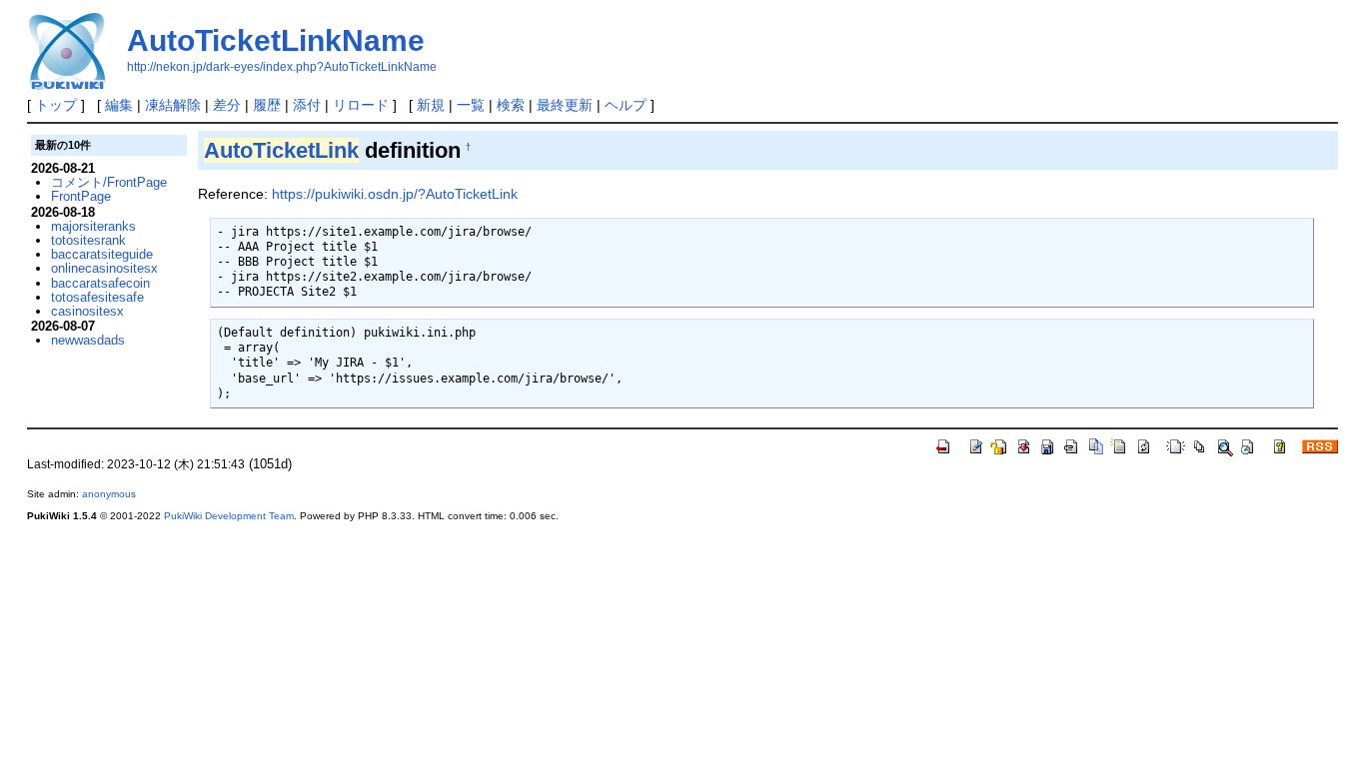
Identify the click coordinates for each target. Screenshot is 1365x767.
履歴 (267, 105)
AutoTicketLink (281, 150)
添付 (307, 105)
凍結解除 (173, 105)
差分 (227, 105)
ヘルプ (626, 105)
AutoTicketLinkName (276, 40)
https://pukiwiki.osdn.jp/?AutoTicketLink (395, 194)
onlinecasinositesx (104, 268)
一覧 (471, 105)
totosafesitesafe (97, 297)
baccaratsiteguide (102, 254)
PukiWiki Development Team (229, 515)
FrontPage (81, 196)
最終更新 (565, 105)
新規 (431, 105)
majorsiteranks (93, 226)
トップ (56, 105)
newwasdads (88, 340)
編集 (119, 105)
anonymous (109, 493)
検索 (511, 105)
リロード (361, 105)
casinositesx (87, 311)
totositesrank (88, 240)
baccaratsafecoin (100, 283)
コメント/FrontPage (109, 182)
